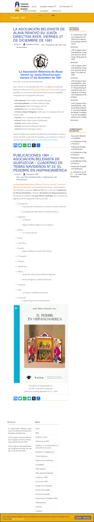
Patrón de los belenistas (44, 460)
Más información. (18, 519)
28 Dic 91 (17, 44)
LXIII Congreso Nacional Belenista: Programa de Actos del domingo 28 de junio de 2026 (79, 54)
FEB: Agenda (40, 469)
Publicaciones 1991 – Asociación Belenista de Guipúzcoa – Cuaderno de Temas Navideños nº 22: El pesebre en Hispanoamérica (40, 163)
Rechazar (86, 518)
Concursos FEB (42, 481)
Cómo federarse (42, 456)
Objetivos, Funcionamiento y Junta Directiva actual (47, 446)
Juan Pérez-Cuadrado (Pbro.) (31, 177)
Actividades (65, 7)
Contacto (56, 11)
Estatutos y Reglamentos (45, 452)
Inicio (25, 7)
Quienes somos (47, 7)
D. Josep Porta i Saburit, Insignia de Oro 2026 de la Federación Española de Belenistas (79, 39)
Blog (34, 7)
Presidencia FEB (32, 44)
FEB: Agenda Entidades (44, 473)
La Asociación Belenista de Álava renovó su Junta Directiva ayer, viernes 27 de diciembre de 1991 (39, 34)
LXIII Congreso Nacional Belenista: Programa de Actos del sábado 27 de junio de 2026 (79, 70)
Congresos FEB (42, 477)
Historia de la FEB (42, 441)
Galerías (44, 11)
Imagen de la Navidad (44, 486)
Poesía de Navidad (43, 494)
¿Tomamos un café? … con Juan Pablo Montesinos (78, 174)
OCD (21, 115)
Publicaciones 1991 (50, 177)
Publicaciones (29, 11)
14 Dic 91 (17, 174)
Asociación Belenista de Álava (43, 89)
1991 (43, 45)
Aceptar (78, 518)
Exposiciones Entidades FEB (46, 498)
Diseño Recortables (43, 490)
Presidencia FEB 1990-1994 (56, 45)
